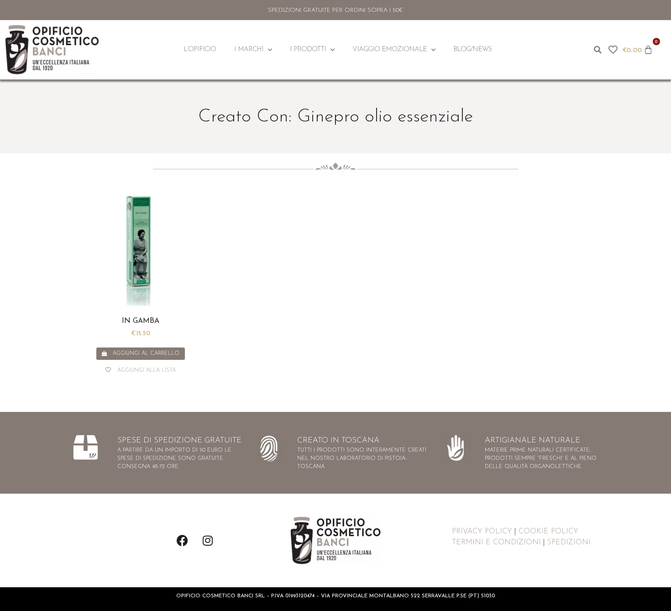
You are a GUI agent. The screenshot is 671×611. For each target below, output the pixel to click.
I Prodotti (308, 49)
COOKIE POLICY (548, 531)
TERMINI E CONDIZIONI (496, 542)
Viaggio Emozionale (389, 49)
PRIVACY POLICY (482, 531)
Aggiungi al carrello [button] (146, 353)
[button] (598, 50)
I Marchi (248, 49)
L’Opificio (199, 49)
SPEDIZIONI (569, 542)
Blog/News (472, 49)
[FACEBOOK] (182, 540)
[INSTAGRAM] (207, 540)
